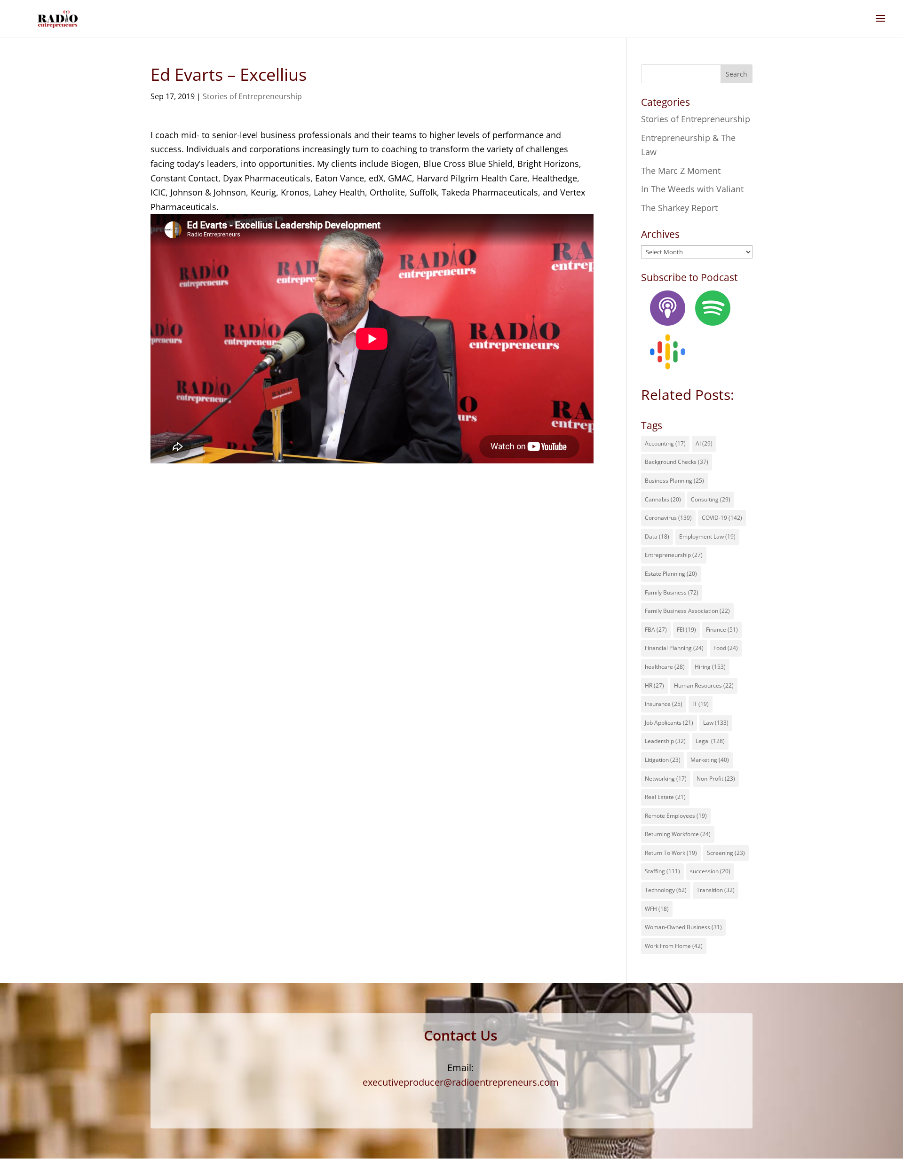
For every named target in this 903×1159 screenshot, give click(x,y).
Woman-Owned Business (683, 927)
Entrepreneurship (674, 555)
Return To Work (671, 853)
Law (716, 723)
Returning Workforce (678, 834)
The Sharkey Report (679, 207)
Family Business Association (687, 611)
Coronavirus (668, 518)
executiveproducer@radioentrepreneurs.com (461, 1082)
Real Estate (665, 797)
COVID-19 (722, 518)
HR (654, 685)
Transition (716, 890)
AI (704, 443)
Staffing (662, 871)
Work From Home (674, 946)
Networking (666, 779)
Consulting (710, 499)
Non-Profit (716, 779)
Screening (726, 853)
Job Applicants (669, 723)
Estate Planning (671, 574)
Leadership (665, 741)
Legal (710, 741)
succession (710, 871)
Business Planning (674, 481)
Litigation (663, 760)
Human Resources (704, 685)
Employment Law (707, 536)
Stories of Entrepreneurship (252, 96)
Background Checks (676, 462)
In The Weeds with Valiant (692, 189)
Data (657, 536)
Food (725, 648)
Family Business (671, 592)
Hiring (710, 667)
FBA (656, 630)
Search (736, 74)
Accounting (665, 443)
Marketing (709, 760)
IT (700, 704)
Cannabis (663, 499)
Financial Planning (674, 648)
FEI (686, 630)
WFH (657, 909)
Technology (666, 890)
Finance (722, 630)
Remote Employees (676, 816)
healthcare (665, 667)
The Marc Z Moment (681, 170)
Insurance (663, 704)
